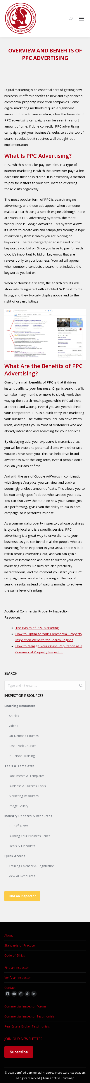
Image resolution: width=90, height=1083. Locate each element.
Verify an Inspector (17, 977)
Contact (10, 987)
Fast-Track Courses (22, 746)
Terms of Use (52, 1078)
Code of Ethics (14, 955)
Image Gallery (18, 806)
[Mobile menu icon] (81, 18)
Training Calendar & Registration (32, 866)
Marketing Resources (24, 796)
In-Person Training (22, 756)
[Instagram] (21, 994)
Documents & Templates (27, 776)
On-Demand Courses (24, 736)
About (8, 935)
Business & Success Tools (27, 786)
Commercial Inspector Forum (25, 1006)
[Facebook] (7, 994)
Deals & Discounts (22, 846)
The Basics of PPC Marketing (37, 628)
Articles (14, 716)
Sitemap (68, 1078)
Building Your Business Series (29, 836)
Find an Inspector (22, 896)
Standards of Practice (19, 945)
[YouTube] (14, 994)
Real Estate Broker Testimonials (27, 1026)
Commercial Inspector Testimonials (29, 1016)
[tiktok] (27, 994)
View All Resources (22, 876)
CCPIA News (18, 826)
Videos (13, 726)
